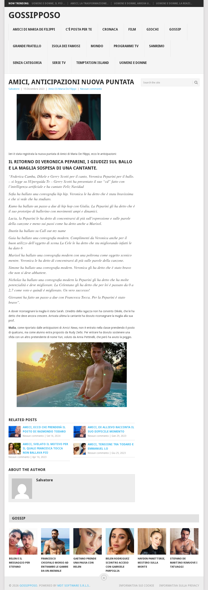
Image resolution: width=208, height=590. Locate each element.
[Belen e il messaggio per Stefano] (23, 541)
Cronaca (110, 29)
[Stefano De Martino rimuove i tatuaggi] (184, 541)
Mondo (97, 46)
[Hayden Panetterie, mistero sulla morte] (152, 541)
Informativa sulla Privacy (179, 585)
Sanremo (156, 46)
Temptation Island (92, 63)
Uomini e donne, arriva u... (132, 3)
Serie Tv (59, 63)
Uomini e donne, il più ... (48, 3)
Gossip (175, 29)
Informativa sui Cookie (136, 585)
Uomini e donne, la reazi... (174, 3)
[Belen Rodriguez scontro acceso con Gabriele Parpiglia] (120, 541)
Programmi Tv (126, 46)
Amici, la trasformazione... (89, 3)
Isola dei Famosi (66, 46)
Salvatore (14, 88)
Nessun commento (91, 88)
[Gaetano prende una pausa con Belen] (87, 541)
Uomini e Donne (133, 63)
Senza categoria (27, 63)
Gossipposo (34, 15)
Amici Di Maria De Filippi (34, 29)
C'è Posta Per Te (79, 29)
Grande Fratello (27, 46)
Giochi (152, 29)
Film (132, 29)
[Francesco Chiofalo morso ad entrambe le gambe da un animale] (55, 541)
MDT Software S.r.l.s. (73, 585)
